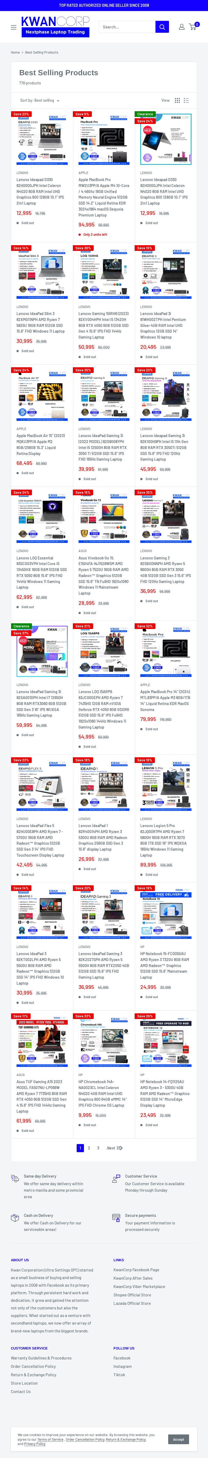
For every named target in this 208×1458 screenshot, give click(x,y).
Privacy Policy (35, 1443)
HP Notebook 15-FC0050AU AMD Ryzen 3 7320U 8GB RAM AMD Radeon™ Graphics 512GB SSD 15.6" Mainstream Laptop (164, 965)
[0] (192, 27)
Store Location (24, 1383)
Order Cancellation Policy (33, 1366)
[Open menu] (13, 27)
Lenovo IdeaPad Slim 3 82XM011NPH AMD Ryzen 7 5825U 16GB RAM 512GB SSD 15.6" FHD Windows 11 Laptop (41, 322)
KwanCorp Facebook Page (136, 1269)
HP (142, 947)
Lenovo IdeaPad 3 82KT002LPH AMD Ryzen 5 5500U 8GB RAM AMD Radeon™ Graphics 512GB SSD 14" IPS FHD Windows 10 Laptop (40, 968)
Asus (83, 551)
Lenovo (22, 173)
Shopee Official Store (132, 1294)
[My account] (181, 27)
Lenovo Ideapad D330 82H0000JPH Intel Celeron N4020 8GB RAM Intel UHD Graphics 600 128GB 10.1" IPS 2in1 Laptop (40, 191)
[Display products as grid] (177, 100)
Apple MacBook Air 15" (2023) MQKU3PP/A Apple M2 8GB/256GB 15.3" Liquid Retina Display (41, 444)
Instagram (122, 1366)
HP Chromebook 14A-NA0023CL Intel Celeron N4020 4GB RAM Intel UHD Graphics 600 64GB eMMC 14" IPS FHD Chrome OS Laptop (103, 1093)
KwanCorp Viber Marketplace (139, 1286)
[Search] (162, 27)
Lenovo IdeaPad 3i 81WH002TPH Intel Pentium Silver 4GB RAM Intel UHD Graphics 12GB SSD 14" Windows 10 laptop (163, 325)
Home (15, 52)
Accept (178, 1439)
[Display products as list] (186, 100)
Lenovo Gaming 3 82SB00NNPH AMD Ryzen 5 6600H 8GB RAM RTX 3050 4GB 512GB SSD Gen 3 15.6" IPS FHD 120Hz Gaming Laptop (165, 570)
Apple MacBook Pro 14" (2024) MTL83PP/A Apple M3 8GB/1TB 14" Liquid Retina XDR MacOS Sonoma (165, 700)
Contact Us (21, 1391)
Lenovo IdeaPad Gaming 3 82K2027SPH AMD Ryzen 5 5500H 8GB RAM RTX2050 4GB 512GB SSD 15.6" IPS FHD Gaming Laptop (104, 965)
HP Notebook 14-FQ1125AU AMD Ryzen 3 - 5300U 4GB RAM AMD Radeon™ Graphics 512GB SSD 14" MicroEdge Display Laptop (165, 1093)
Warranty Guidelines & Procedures (41, 1357)
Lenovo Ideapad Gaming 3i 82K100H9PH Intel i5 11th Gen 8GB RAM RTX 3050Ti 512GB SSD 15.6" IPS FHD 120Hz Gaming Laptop (164, 447)
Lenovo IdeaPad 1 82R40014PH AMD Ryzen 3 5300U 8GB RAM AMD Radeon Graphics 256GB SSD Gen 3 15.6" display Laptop (103, 837)
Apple (83, 173)
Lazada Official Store (132, 1303)
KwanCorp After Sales (132, 1278)
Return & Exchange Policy (33, 1374)
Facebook (122, 1357)
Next (111, 1148)
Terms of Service (50, 1439)
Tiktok (119, 1374)
